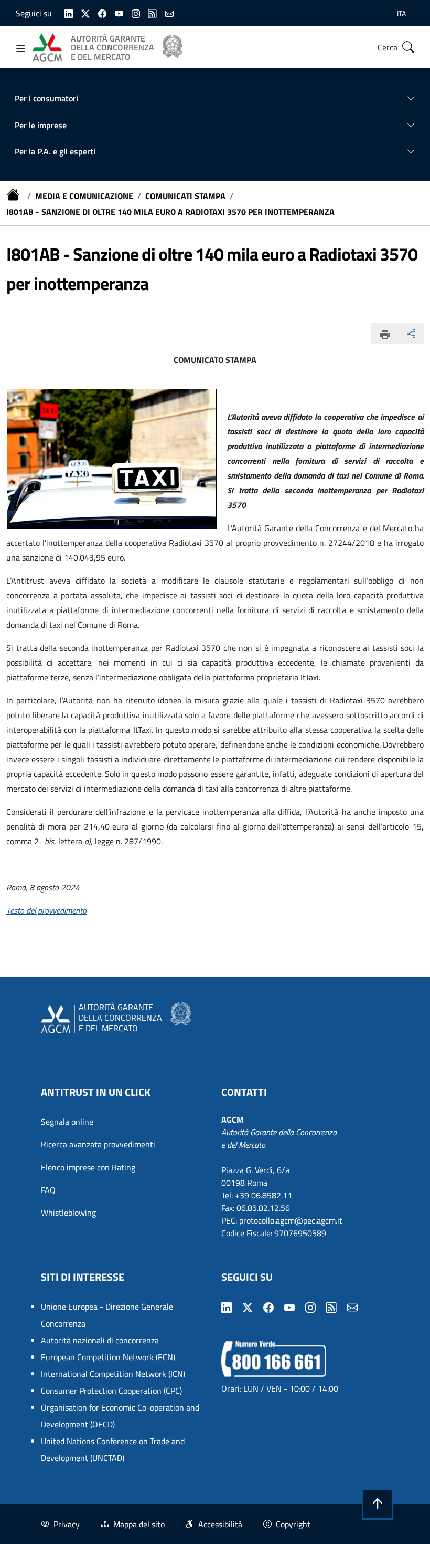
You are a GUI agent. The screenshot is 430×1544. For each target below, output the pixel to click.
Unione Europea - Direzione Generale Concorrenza (107, 1315)
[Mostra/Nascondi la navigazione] (21, 49)
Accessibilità (220, 1524)
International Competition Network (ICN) (113, 1373)
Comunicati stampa (185, 196)
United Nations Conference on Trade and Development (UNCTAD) (113, 1449)
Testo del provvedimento (46, 910)
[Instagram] (136, 12)
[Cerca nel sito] (408, 47)
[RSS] (152, 12)
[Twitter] (85, 12)
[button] (377, 1504)
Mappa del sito (139, 1524)
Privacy (66, 1524)
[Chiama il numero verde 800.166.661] (273, 1358)
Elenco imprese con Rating (88, 1167)
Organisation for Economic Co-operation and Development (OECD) (120, 1416)
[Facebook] (102, 12)
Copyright (293, 1524)
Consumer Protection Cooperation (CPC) (111, 1390)
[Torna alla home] (14, 196)
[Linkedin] (68, 12)
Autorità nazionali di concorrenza (100, 1340)
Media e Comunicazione (84, 196)
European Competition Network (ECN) (108, 1357)
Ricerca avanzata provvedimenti (98, 1144)
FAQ (48, 1190)
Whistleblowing (68, 1212)
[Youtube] (119, 12)
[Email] (169, 12)
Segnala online (67, 1121)
